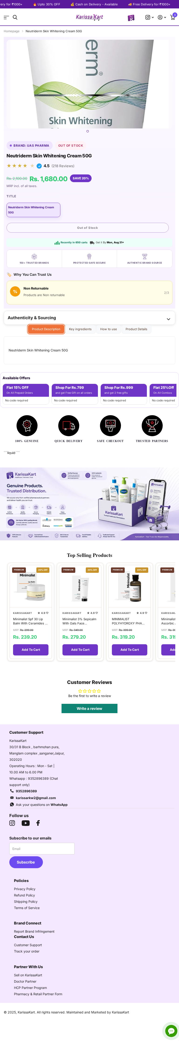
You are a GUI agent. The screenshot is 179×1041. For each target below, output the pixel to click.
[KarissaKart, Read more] (149, 17)
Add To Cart (31, 650)
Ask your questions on (42, 805)
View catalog (6, 17)
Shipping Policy (26, 901)
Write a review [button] (89, 708)
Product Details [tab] (136, 329)
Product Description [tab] (46, 329)
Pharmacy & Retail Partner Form (38, 994)
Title (11, 196)
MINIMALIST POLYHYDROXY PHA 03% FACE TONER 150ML (127, 621)
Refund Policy (24, 895)
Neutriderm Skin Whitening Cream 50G (31, 209)
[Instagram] (12, 823)
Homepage (12, 31)
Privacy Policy (24, 889)
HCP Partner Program (30, 988)
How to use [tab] (108, 329)
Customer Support (28, 945)
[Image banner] (89, 503)
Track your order (26, 951)
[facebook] (38, 823)
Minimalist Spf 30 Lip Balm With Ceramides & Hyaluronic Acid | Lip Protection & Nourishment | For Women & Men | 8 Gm (30, 621)
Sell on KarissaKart (28, 975)
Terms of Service (27, 908)
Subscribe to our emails (30, 838)
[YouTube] (26, 823)
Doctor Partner (25, 981)
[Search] (15, 17)
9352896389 (26, 791)
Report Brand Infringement (34, 931)
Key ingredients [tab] (80, 329)
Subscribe (26, 862)
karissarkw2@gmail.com (36, 798)
